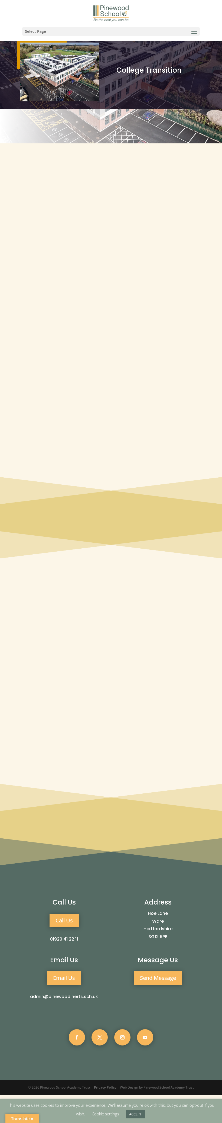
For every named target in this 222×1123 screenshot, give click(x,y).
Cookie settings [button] (105, 1113)
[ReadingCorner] (111, 696)
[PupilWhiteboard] (48, 696)
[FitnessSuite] (173, 677)
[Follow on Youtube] (145, 1037)
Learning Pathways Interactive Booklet (57, 440)
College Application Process (47, 409)
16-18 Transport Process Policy (50, 430)
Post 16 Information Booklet (47, 419)
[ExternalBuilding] (48, 626)
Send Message (158, 978)
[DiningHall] (48, 677)
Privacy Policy (105, 1087)
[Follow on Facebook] (77, 1037)
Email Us (64, 978)
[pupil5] (111, 626)
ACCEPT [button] (135, 1114)
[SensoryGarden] (111, 645)
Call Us (64, 920)
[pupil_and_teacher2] (173, 626)
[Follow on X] (100, 1037)
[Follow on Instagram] (122, 1037)
